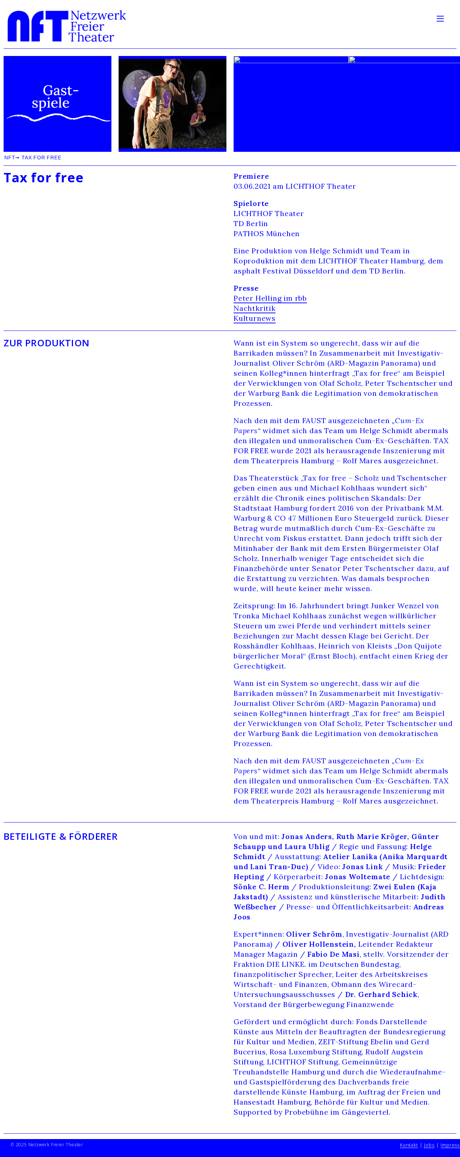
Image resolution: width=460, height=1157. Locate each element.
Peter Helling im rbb (270, 298)
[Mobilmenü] (441, 18)
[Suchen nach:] (451, 18)
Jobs (429, 1145)
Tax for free (44, 177)
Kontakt (409, 1145)
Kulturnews (255, 318)
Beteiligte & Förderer (61, 836)
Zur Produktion (47, 342)
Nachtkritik (255, 308)
